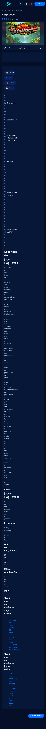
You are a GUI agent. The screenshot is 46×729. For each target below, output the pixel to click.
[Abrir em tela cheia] (41, 47)
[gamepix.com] (8, 3)
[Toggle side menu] (2, 4)
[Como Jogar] (29, 47)
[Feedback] (24, 47)
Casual (10, 10)
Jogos (4, 10)
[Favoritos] (31, 4)
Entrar (40, 4)
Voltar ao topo (37, 716)
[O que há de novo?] (26, 4)
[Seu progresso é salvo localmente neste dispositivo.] (20, 47)
